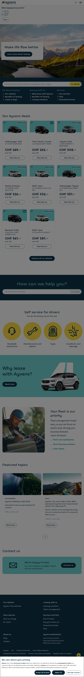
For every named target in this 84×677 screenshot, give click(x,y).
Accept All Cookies (42, 672)
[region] (42, 666)
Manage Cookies (74, 672)
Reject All (58, 672)
